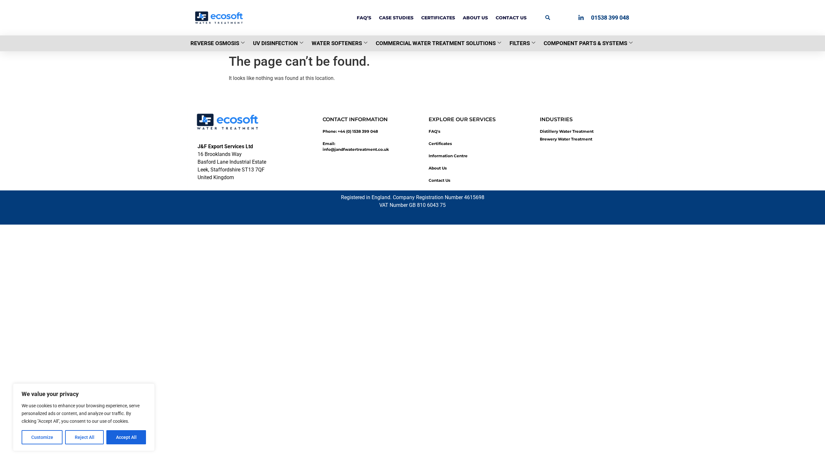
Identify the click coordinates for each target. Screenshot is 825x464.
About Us (475, 18)
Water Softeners (337, 43)
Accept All (126, 437)
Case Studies (396, 18)
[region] (84, 417)
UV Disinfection (275, 43)
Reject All (84, 437)
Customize (42, 437)
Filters (520, 43)
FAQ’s (364, 18)
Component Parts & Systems (585, 43)
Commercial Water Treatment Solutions (436, 43)
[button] (547, 17)
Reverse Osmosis (214, 43)
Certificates (438, 18)
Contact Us (511, 18)
